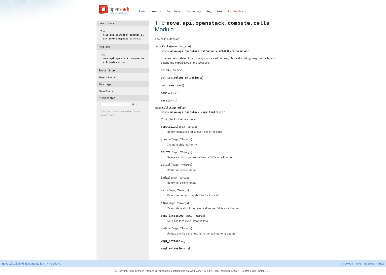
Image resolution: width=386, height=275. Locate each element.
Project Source (108, 77)
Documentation (236, 11)
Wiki (219, 11)
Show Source (107, 91)
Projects (155, 11)
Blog (208, 11)
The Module (123, 35)
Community (193, 11)
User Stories (173, 11)
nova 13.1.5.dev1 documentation (23, 263)
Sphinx (260, 271)
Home (141, 11)
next (358, 263)
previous (347, 263)
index (380, 263)
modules (368, 263)
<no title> (53, 263)
